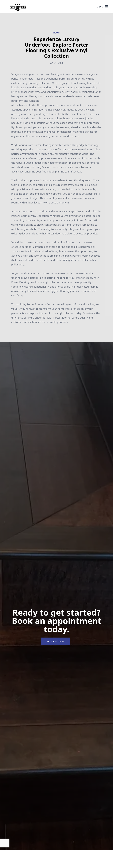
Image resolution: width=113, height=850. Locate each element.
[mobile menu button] (106, 6)
